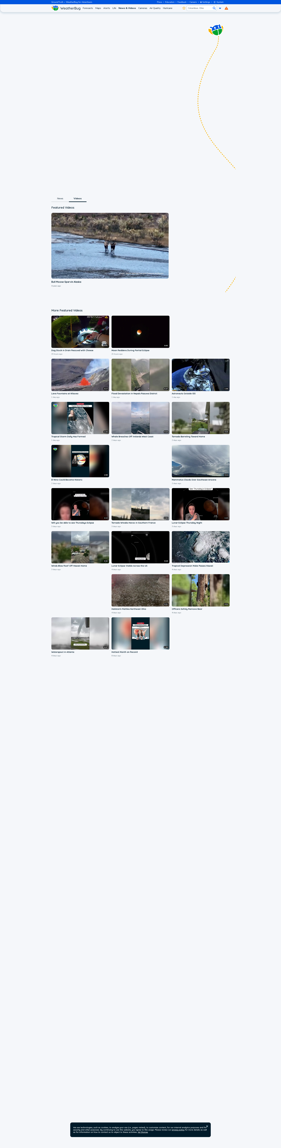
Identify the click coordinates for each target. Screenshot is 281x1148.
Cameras (142, 8)
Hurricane (167, 8)
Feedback (182, 2)
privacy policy (178, 1130)
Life (114, 8)
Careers (193, 2)
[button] (207, 1126)
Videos (78, 198)
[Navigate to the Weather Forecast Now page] (65, 8)
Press (159, 2)
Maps (98, 8)
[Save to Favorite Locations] (184, 8)
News (60, 198)
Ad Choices (143, 1132)
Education (169, 2)
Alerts (106, 8)
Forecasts (88, 8)
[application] (110, 246)
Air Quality (155, 8)
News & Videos (127, 8)
